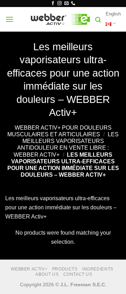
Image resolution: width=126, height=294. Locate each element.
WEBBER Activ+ (29, 269)
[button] (9, 19)
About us (46, 274)
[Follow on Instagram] (59, 3)
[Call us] (73, 3)
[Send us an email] (66, 3)
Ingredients (97, 269)
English (113, 14)
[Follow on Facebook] (53, 3)
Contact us (77, 274)
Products (65, 269)
